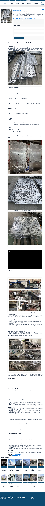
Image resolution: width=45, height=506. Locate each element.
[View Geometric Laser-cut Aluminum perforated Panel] (2, 21)
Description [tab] (2, 42)
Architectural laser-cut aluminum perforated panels (29, 17)
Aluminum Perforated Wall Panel (24, 9)
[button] (8, 3)
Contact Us (32, 499)
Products (32, 496)
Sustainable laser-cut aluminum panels (31, 18)
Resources (32, 498)
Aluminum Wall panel (17, 9)
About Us (32, 497)
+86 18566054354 (17, 273)
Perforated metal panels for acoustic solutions (21, 18)
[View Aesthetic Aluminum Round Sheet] (11, 21)
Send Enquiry (4, 482)
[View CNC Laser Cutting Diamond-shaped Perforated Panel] (8, 21)
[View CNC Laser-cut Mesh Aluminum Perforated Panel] (5, 21)
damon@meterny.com (16, 274)
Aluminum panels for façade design (19, 17)
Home (14, 9)
